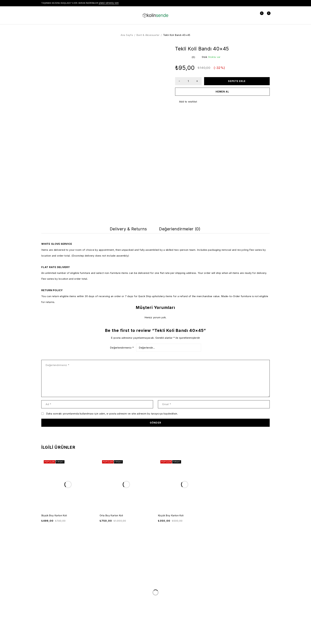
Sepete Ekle (237, 81)
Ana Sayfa (127, 35)
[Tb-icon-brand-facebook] (189, 603)
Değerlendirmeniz (122, 347)
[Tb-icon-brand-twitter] (196, 603)
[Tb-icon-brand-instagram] (203, 603)
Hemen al (222, 91)
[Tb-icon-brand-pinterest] (209, 603)
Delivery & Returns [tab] (128, 228)
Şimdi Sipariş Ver (109, 3)
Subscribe (257, 591)
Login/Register (252, 15)
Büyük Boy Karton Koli (54, 515)
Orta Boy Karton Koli (111, 515)
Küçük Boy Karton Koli (171, 515)
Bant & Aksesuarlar (148, 35)
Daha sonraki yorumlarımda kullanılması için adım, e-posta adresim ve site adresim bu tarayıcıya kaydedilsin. (112, 413)
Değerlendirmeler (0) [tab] (180, 228)
